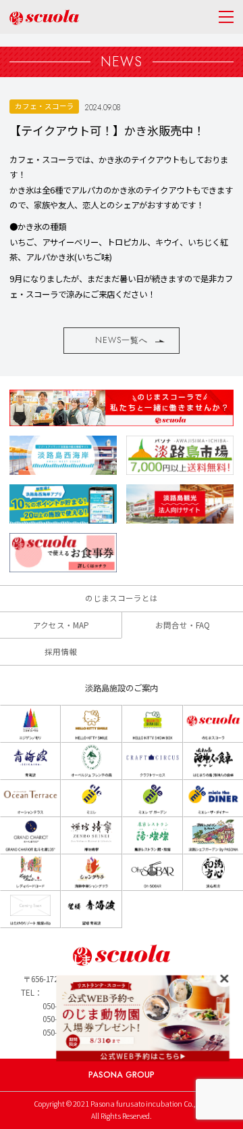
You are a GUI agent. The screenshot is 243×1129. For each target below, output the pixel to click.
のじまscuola (44, 17)
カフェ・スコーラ (44, 106)
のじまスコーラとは (121, 598)
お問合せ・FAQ (182, 625)
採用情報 (61, 651)
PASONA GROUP (121, 1075)
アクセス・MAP (61, 625)
